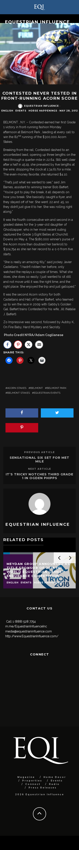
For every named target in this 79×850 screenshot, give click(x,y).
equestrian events (47, 392)
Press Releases (43, 787)
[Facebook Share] (7, 344)
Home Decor (54, 777)
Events (20, 110)
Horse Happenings (43, 110)
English (7, 110)
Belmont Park (56, 388)
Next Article (39, 469)
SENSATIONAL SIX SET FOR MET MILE (39, 459)
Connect (32, 784)
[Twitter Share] (28, 344)
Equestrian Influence (37, 22)
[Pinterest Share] (18, 344)
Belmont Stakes (18, 392)
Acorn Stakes (16, 388)
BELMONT (36, 388)
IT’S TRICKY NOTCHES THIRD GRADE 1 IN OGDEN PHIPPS (39, 476)
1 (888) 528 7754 (24, 621)
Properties (32, 780)
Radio (54, 784)
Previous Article (39, 452)
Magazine (26, 777)
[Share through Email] (39, 344)
